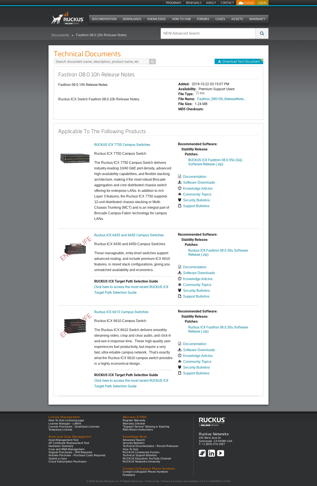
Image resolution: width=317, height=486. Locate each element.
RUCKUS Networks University (141, 461)
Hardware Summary (61, 446)
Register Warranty (134, 420)
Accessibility (191, 481)
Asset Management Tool (63, 440)
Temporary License (60, 429)
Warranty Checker (134, 423)
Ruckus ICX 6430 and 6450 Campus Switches (129, 235)
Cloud (248, 3)
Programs (173, 3)
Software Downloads (199, 182)
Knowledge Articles (198, 188)
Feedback (129, 475)
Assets (237, 19)
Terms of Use (152, 481)
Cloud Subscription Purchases (67, 461)
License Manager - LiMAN (65, 423)
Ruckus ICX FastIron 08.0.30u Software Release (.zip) (218, 252)
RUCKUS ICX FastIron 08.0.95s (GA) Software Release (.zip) (215, 162)
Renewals (194, 3)
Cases (220, 19)
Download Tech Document (241, 61)
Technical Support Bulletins (140, 455)
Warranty (257, 19)
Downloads (132, 19)
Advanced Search (134, 440)
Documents (60, 35)
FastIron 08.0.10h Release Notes (101, 35)
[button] (262, 33)
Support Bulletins (196, 206)
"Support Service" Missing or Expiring (146, 426)
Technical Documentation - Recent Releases (150, 446)
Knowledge (157, 19)
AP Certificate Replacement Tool (69, 443)
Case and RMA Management (66, 449)
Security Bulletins (196, 200)
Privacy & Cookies (172, 481)
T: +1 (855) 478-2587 (212, 444)
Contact (227, 3)
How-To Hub (181, 19)
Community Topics (197, 194)
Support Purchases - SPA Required (70, 452)
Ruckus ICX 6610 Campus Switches (121, 311)
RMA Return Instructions (138, 429)
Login (262, 3)
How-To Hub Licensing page (66, 420)
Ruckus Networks (214, 434)
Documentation (104, 19)
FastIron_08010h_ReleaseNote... (221, 98)
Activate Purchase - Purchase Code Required (77, 455)
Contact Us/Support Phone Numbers (145, 471)
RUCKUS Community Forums (141, 452)
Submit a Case (58, 458)
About (211, 3)
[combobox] (208, 33)
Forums (203, 19)
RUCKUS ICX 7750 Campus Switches (122, 144)
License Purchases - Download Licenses (74, 426)
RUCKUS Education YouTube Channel (147, 458)
